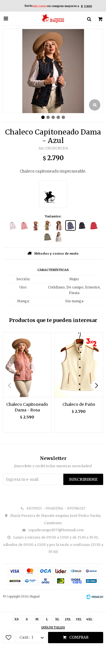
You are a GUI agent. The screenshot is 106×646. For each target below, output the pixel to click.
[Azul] (70, 225)
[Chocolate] (36, 225)
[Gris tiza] (59, 237)
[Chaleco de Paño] (79, 364)
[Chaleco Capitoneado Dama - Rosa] (27, 364)
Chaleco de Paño (78, 404)
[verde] (47, 237)
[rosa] (24, 225)
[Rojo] (94, 225)
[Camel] (59, 225)
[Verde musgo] (47, 225)
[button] (96, 385)
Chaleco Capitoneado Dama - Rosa (27, 407)
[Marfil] (13, 225)
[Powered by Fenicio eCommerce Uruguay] (94, 596)
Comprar (78, 637)
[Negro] (82, 225)
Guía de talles (53, 627)
